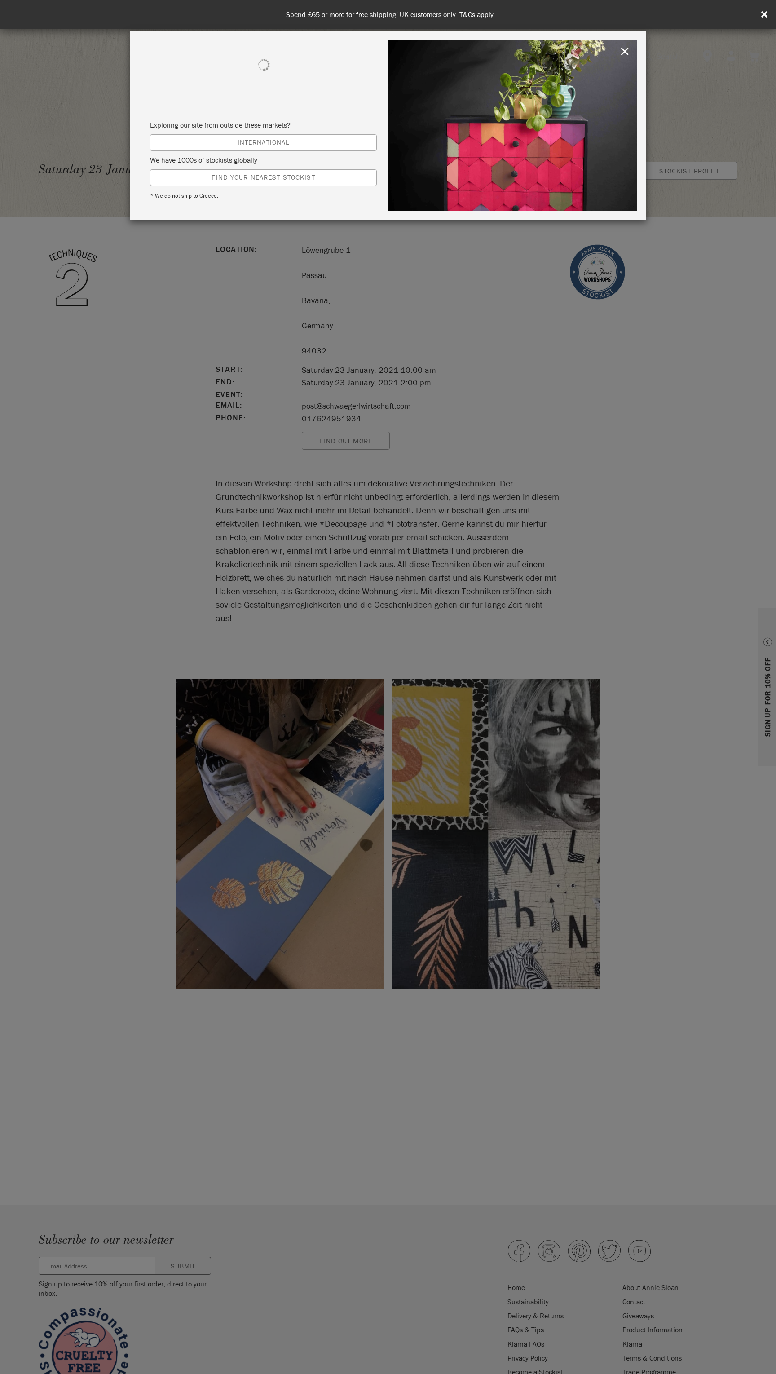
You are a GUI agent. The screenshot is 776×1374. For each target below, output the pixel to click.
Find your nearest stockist (263, 177)
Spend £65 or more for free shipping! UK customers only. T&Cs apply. (390, 14)
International (264, 142)
